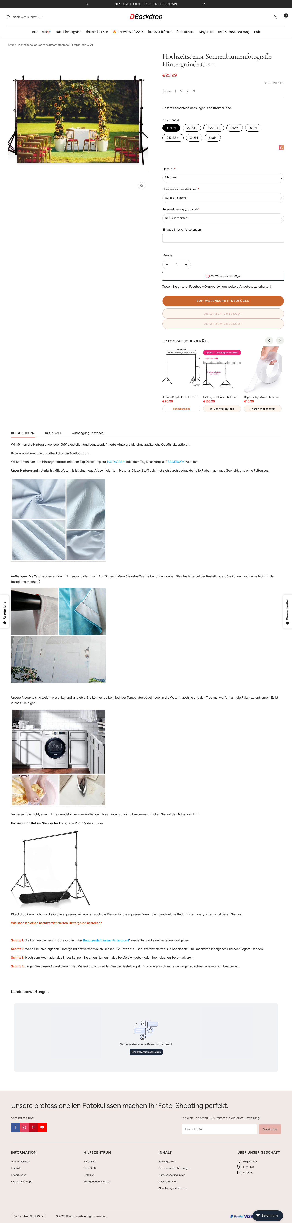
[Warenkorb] (283, 17)
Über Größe (90, 1168)
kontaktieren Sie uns (226, 914)
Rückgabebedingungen (97, 1181)
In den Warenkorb (222, 408)
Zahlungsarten (167, 1161)
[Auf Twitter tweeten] (187, 91)
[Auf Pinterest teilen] (181, 91)
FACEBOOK (176, 462)
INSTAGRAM (116, 462)
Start (11, 45)
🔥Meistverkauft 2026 (128, 32)
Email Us (248, 1172)
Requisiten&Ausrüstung (233, 32)
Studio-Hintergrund (68, 32)
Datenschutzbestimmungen (174, 1168)
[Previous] (269, 340)
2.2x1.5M (214, 128)
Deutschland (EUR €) (27, 1216)
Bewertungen (18, 1174)
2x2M (235, 128)
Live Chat (248, 1166)
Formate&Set (185, 32)
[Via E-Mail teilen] (194, 91)
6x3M (213, 138)
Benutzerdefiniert (160, 32)
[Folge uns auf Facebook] (15, 1127)
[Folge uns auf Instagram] (24, 1127)
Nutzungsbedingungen (172, 1174)
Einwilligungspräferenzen (173, 1188)
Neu (34, 32)
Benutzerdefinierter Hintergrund (106, 940)
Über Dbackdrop (20, 1161)
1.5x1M (171, 128)
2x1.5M (192, 128)
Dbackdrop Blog (168, 1181)
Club (257, 32)
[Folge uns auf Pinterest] (33, 1127)
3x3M (194, 138)
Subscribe (270, 1129)
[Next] (280, 340)
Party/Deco (205, 32)
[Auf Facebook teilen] (176, 91)
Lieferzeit (89, 1174)
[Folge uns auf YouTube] (42, 1127)
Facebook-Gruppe (21, 1181)
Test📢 (46, 32)
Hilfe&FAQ (90, 1161)
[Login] (275, 17)
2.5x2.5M (173, 138)
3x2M (253, 128)
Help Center (250, 1161)
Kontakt (15, 1168)
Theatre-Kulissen (97, 32)
